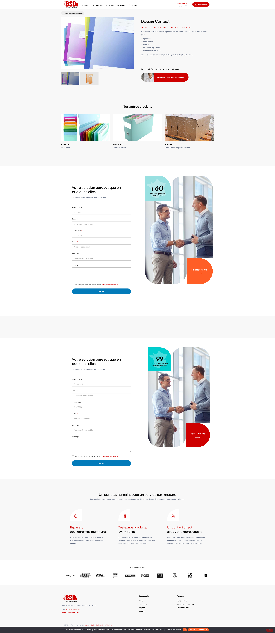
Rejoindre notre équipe (185, 604)
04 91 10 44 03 (182, 4)
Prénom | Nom (77, 207)
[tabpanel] (97, 44)
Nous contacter (183, 608)
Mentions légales (90, 625)
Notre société (182, 601)
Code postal (77, 230)
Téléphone (76, 253)
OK (185, 630)
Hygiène (142, 608)
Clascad (65, 144)
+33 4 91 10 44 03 (72, 609)
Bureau (141, 601)
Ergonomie (143, 604)
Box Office (118, 144)
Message (75, 265)
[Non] (269, 630)
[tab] (70, 78)
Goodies (142, 611)
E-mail (75, 242)
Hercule (168, 144)
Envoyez (102, 291)
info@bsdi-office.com (70, 612)
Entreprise (76, 219)
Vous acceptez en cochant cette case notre (96, 284)
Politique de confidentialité (110, 284)
